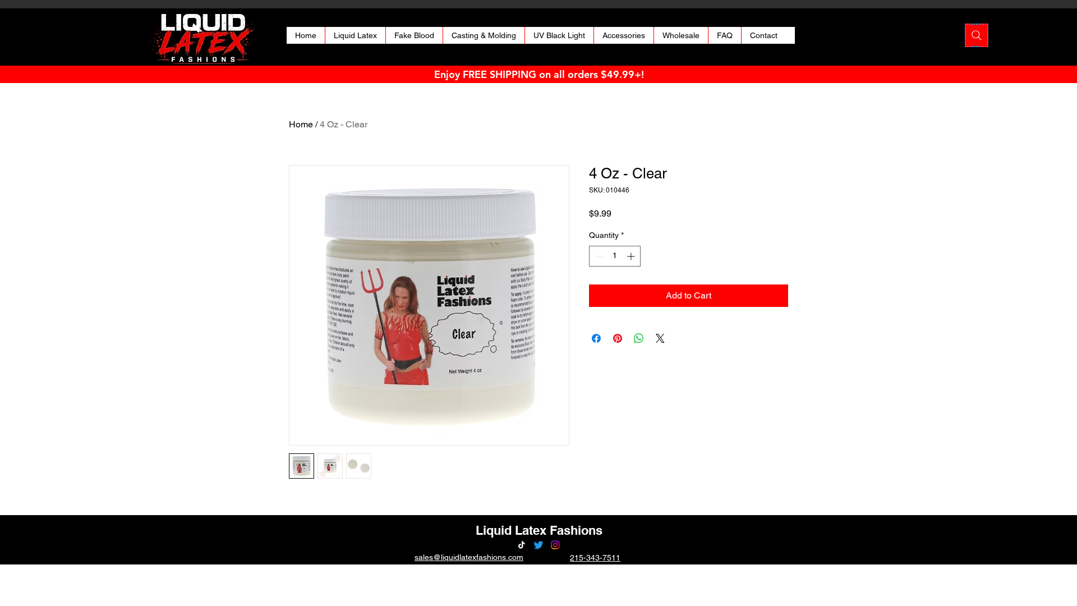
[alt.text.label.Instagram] (555, 544)
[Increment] (632, 256)
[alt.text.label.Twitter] (538, 544)
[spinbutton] (615, 256)
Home (301, 124)
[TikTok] (521, 544)
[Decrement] (598, 256)
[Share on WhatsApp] (639, 338)
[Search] (976, 35)
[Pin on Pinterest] (617, 338)
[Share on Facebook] (596, 338)
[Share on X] (660, 338)
